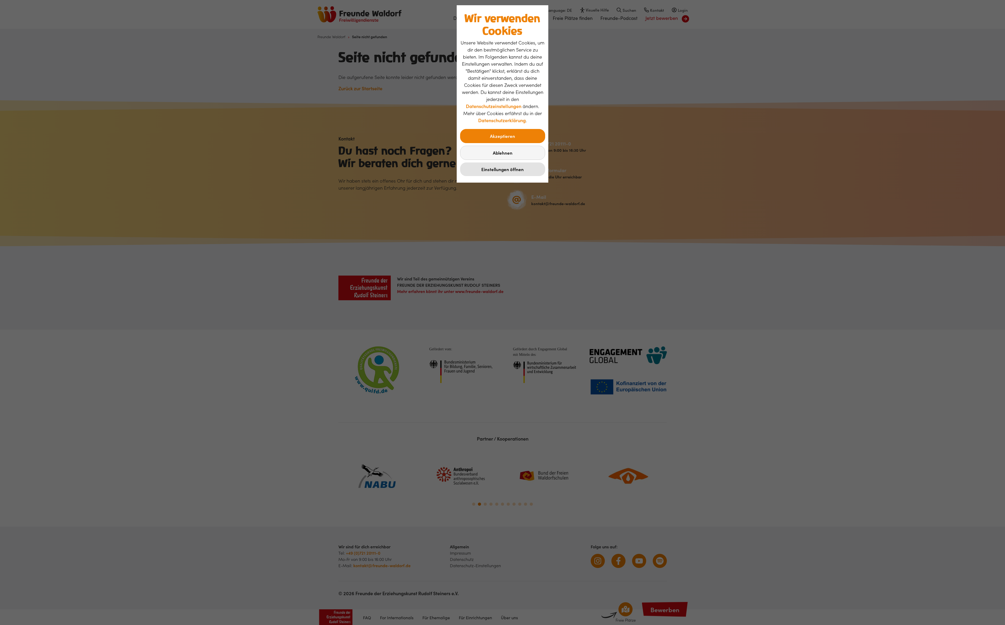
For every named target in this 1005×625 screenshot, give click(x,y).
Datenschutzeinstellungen (493, 106)
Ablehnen (502, 153)
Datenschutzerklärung (502, 120)
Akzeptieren (502, 136)
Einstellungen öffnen (502, 169)
